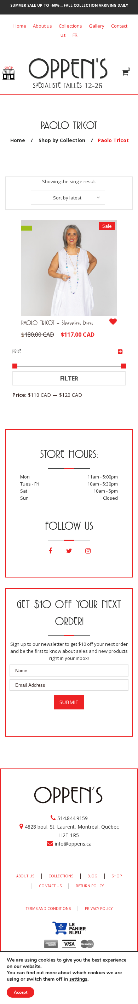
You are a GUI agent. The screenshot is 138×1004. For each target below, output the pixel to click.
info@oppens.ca (73, 843)
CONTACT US (50, 885)
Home (19, 26)
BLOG (92, 876)
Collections (70, 26)
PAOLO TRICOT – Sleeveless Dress (57, 322)
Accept (20, 992)
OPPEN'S (68, 68)
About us (42, 26)
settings (78, 979)
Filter (69, 378)
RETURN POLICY (90, 885)
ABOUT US (25, 876)
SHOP (116, 876)
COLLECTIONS (60, 876)
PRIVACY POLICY (99, 908)
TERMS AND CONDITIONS (48, 908)
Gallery (96, 26)
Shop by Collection (62, 140)
